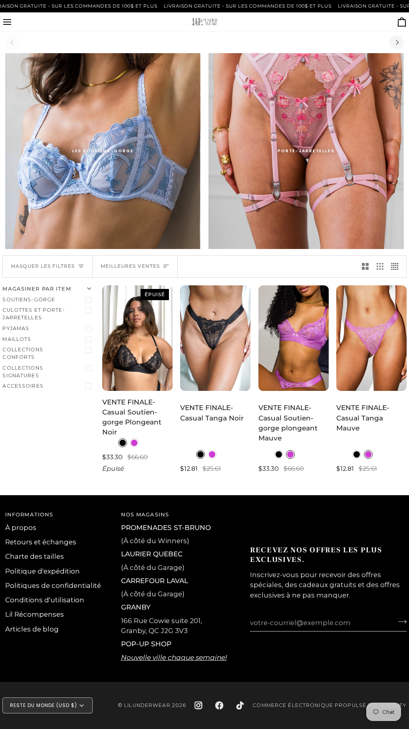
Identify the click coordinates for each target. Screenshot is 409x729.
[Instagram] (198, 705)
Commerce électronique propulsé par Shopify (329, 705)
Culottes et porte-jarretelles (33, 314)
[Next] (396, 42)
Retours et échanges (40, 542)
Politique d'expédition (42, 571)
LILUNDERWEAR (147, 705)
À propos (20, 528)
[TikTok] (240, 705)
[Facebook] (219, 705)
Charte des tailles (34, 556)
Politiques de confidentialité (53, 586)
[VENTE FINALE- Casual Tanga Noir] (215, 338)
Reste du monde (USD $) (43, 705)
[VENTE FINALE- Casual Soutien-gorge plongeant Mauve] (293, 338)
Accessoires (22, 386)
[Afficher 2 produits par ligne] (365, 266)
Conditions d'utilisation (44, 600)
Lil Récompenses (34, 614)
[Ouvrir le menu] (14, 21)
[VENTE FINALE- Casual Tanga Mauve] (371, 338)
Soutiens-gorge (28, 300)
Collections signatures (22, 371)
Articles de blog (32, 629)
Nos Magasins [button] (145, 515)
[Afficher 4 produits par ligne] (396, 266)
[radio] (122, 442)
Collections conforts (22, 353)
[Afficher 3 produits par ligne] (380, 266)
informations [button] (29, 515)
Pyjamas (15, 328)
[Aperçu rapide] (159, 381)
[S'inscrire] (400, 621)
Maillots (16, 339)
